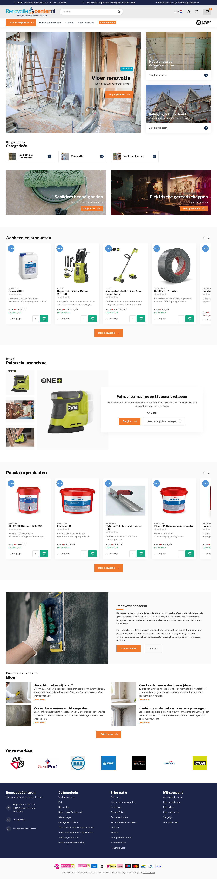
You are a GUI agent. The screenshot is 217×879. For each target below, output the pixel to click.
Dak (60, 802)
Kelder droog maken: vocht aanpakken (61, 708)
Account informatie (173, 797)
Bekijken (127, 421)
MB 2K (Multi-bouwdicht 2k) (25, 526)
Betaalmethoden (119, 817)
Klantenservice (86, 22)
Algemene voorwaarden (123, 802)
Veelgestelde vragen (121, 837)
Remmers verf (118, 847)
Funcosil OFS (16, 291)
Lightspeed (115, 872)
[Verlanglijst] (196, 12)
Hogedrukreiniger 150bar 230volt (73, 292)
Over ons (153, 648)
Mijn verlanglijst (171, 812)
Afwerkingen (64, 817)
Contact (115, 827)
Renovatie (63, 807)
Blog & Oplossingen (50, 22)
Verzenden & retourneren (124, 822)
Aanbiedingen (107, 22)
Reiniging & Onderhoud (70, 812)
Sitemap (115, 832)
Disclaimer (116, 807)
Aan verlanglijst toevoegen (162, 421)
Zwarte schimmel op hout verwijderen (165, 685)
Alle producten (170, 822)
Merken (69, 22)
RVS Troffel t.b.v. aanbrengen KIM (123, 527)
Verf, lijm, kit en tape (68, 837)
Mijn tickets (169, 807)
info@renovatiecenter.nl (25, 828)
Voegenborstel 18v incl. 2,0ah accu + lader (124, 292)
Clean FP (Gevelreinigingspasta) (173, 526)
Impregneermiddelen (68, 822)
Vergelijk (16, 318)
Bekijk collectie (106, 332)
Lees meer (39, 699)
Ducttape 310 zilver (166, 291)
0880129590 (19, 819)
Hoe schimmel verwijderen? (53, 685)
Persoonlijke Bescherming (71, 842)
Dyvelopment (149, 872)
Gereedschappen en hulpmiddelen (75, 832)
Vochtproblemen (66, 797)
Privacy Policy (118, 812)
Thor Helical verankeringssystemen (76, 827)
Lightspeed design (130, 872)
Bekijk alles (106, 734)
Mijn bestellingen (171, 802)
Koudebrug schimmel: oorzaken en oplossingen (172, 708)
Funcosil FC (64, 526)
